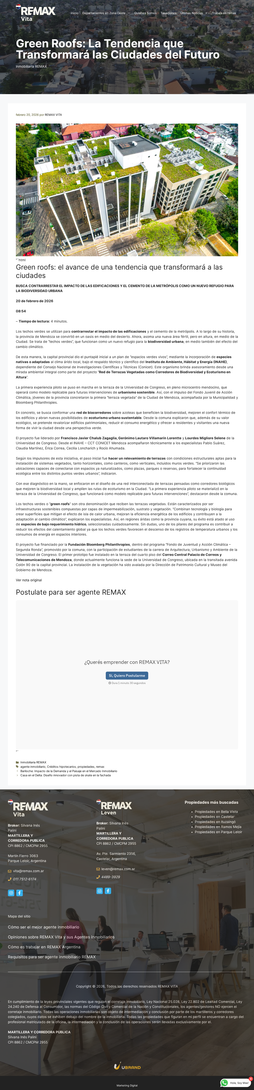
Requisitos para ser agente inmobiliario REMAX (52, 957)
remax (100, 766)
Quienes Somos (145, 13)
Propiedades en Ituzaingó (215, 822)
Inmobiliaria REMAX (31, 66)
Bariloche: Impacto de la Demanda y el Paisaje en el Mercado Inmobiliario (68, 771)
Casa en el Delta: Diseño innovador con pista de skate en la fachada (65, 775)
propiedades (86, 766)
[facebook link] (19, 893)
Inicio (74, 13)
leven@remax (112, 869)
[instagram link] (11, 893)
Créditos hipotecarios (61, 766)
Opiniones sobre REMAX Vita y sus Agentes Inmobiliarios (61, 937)
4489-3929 (110, 877)
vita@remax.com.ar (28, 871)
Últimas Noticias (191, 13)
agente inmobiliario (32, 766)
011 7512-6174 (24, 879)
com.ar (129, 869)
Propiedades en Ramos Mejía (218, 827)
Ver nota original (29, 580)
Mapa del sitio (19, 916)
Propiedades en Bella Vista (216, 812)
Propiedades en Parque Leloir (218, 832)
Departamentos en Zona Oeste (103, 13)
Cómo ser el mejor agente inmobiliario (43, 927)
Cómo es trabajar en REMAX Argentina (44, 947)
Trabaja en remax (224, 13)
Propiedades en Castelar (214, 817)
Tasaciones (168, 13)
